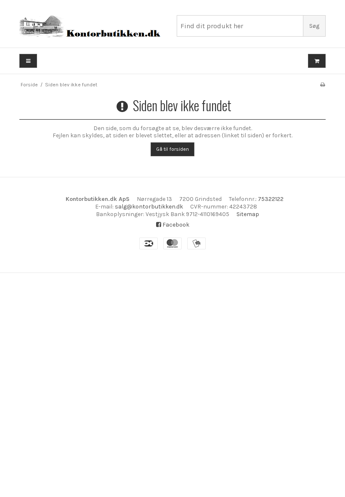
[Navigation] (28, 61)
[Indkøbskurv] (317, 61)
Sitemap (247, 214)
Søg (314, 25)
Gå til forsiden (172, 149)
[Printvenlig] (322, 85)
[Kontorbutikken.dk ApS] (93, 27)
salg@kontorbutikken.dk (149, 206)
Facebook (175, 224)
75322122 (271, 199)
